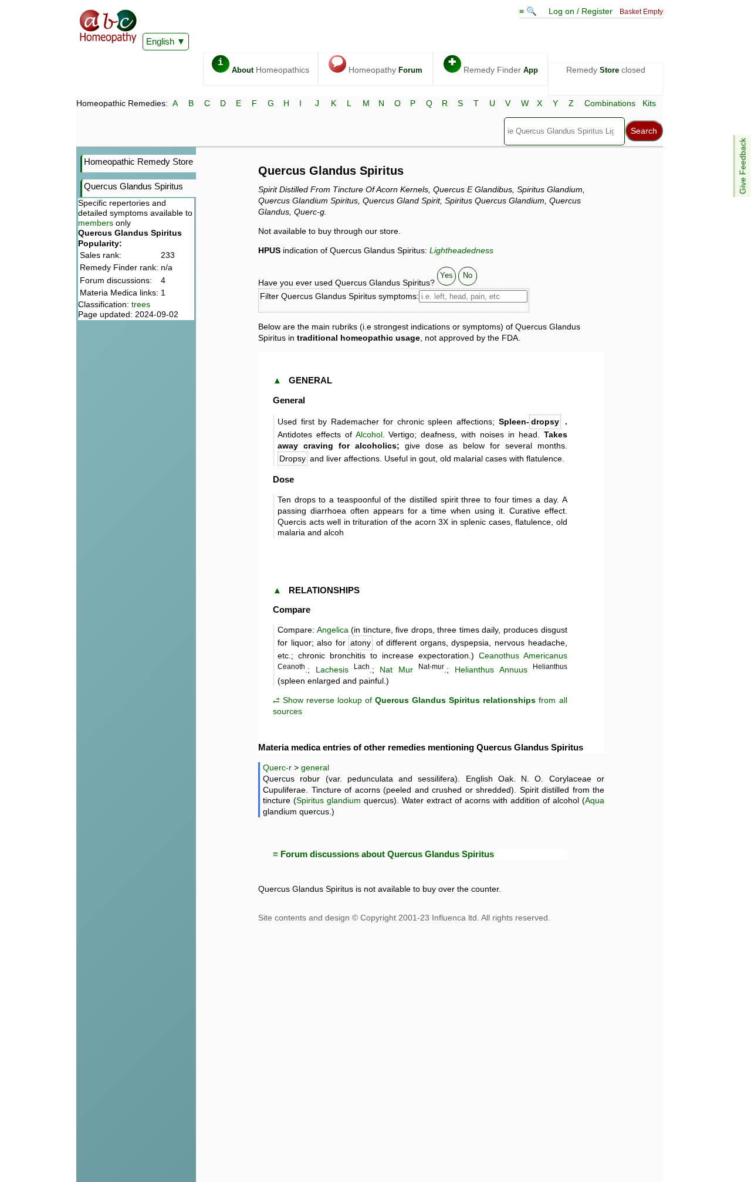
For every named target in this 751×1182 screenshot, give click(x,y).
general (315, 767)
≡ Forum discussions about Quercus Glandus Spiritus (383, 854)
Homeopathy (376, 65)
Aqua (594, 800)
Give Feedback (742, 166)
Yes (446, 275)
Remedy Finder (493, 65)
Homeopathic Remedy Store (138, 162)
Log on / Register (581, 11)
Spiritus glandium (328, 800)
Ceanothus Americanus (523, 655)
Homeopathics (263, 65)
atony (360, 642)
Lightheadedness (461, 250)
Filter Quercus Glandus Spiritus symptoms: (339, 296)
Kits (649, 103)
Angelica (333, 629)
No (467, 275)
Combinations (609, 103)
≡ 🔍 (529, 11)
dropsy (545, 421)
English (160, 41)
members (95, 222)
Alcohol (369, 434)
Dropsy (292, 458)
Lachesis (332, 669)
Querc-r (277, 767)
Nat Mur (396, 669)
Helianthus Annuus (491, 669)
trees (140, 304)
